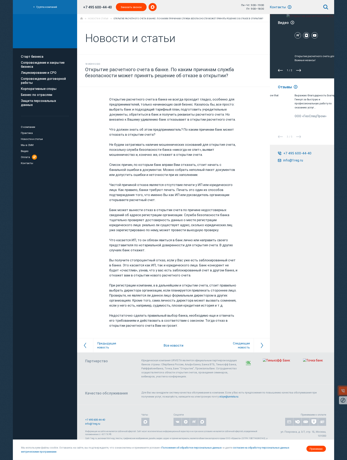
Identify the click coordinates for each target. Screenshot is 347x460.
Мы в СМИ (27, 145)
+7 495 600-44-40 (97, 7)
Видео (25, 151)
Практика (27, 133)
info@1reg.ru (92, 423)
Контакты (278, 7)
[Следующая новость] (262, 345)
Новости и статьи (32, 139)
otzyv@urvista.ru (228, 396)
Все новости (173, 345)
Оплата (25, 157)
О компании (28, 126)
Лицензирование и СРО (38, 73)
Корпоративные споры (38, 89)
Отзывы (285, 87)
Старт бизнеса (32, 57)
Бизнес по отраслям (36, 95)
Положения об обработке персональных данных (191, 447)
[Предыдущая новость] (85, 345)
